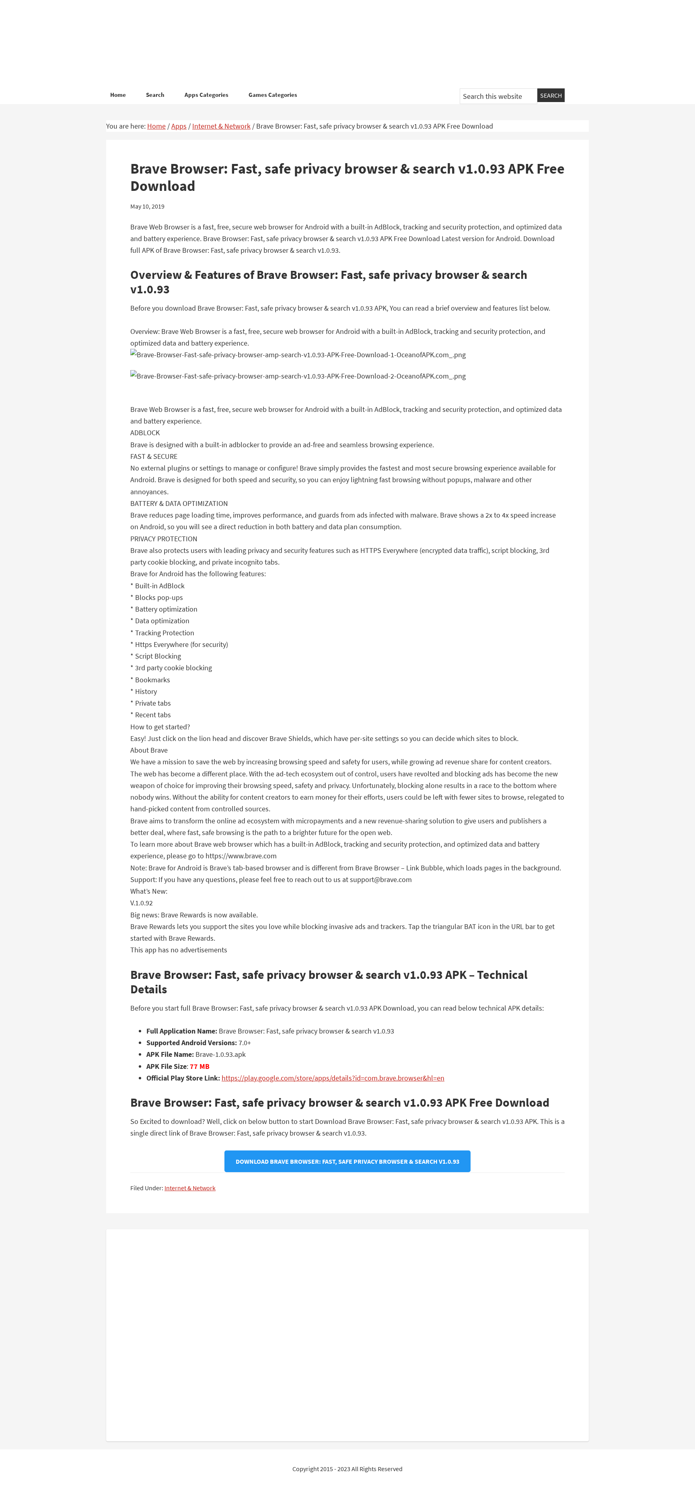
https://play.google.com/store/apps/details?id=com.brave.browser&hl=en (333, 1078)
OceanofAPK (335, 44)
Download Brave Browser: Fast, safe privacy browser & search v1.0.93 (347, 1161)
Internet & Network (190, 1188)
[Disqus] (347, 1333)
